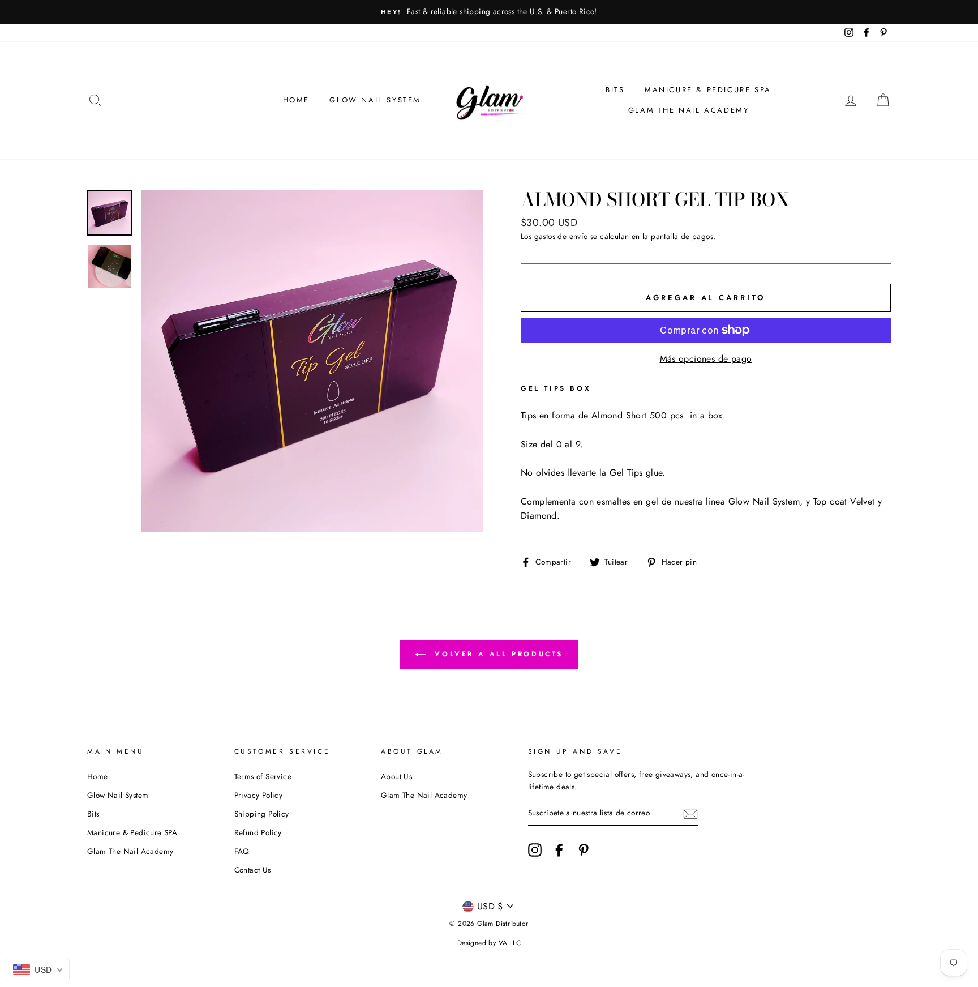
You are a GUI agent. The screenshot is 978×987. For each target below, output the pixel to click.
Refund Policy (258, 832)
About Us (396, 776)
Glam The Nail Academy (688, 110)
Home (296, 100)
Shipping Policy (261, 813)
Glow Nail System (375, 100)
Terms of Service (262, 776)
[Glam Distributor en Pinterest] (583, 850)
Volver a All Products (497, 653)
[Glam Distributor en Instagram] (535, 850)
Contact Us (252, 869)
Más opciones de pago (706, 358)
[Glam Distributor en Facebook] (559, 850)
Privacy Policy (258, 795)
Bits (615, 89)
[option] (489, 12)
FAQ (242, 851)
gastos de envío (561, 236)
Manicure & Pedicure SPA (708, 89)
